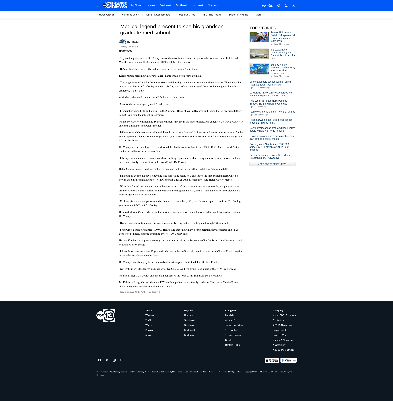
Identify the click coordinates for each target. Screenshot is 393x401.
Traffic (148, 320)
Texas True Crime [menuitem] (186, 14)
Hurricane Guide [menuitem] (130, 14)
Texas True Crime (234, 325)
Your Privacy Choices (118, 372)
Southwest (165, 5)
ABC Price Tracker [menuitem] (212, 14)
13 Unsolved (231, 330)
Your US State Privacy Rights (163, 372)
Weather (149, 315)
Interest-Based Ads (198, 372)
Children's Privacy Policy (139, 372)
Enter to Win (279, 335)
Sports (228, 340)
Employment (279, 330)
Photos (149, 330)
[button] (98, 5)
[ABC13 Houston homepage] (114, 5)
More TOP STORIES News (272, 164)
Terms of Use (182, 372)
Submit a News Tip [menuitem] (238, 14)
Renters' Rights (232, 345)
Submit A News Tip (283, 340)
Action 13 (230, 320)
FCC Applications (235, 372)
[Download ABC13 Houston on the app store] (272, 360)
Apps (148, 335)
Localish (229, 315)
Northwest (197, 5)
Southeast (181, 5)
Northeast (213, 5)
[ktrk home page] (105, 315)
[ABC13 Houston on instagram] (114, 360)
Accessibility (279, 345)
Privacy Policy (102, 372)
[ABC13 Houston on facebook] (99, 360)
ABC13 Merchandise (283, 350)
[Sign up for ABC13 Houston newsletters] (122, 360)
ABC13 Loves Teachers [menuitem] (158, 14)
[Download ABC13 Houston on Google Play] (288, 360)
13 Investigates (233, 335)
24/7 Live (135, 5)
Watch (148, 325)
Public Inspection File (217, 372)
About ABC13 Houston (285, 315)
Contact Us (278, 320)
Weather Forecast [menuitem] (105, 14)
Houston (150, 5)
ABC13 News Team (283, 325)
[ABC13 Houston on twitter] (107, 360)
